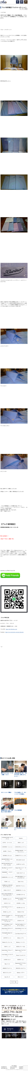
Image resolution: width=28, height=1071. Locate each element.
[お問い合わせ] (21, 2)
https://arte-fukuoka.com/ (11, 629)
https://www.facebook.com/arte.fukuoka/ (14, 632)
